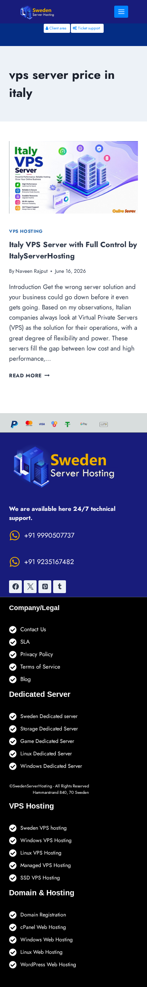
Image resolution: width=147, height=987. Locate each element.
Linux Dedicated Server (46, 753)
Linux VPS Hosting (40, 852)
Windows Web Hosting (46, 939)
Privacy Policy (36, 654)
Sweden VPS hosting (43, 828)
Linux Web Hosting (41, 952)
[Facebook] (15, 586)
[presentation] (73, 177)
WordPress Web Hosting (48, 964)
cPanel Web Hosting (43, 927)
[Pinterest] (44, 586)
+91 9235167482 (49, 562)
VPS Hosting (26, 231)
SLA (25, 642)
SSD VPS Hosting (40, 877)
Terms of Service (40, 667)
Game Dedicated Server (47, 741)
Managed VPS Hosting (45, 865)
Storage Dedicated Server (49, 728)
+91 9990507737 (49, 535)
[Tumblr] (59, 586)
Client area (57, 28)
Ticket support (88, 28)
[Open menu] (121, 11)
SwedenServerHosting (32, 786)
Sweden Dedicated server (49, 716)
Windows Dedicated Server (51, 766)
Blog (25, 679)
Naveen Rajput (31, 271)
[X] (30, 586)
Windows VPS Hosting (46, 840)
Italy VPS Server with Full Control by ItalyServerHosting (73, 250)
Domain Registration (43, 914)
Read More (29, 375)
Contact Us (33, 629)
